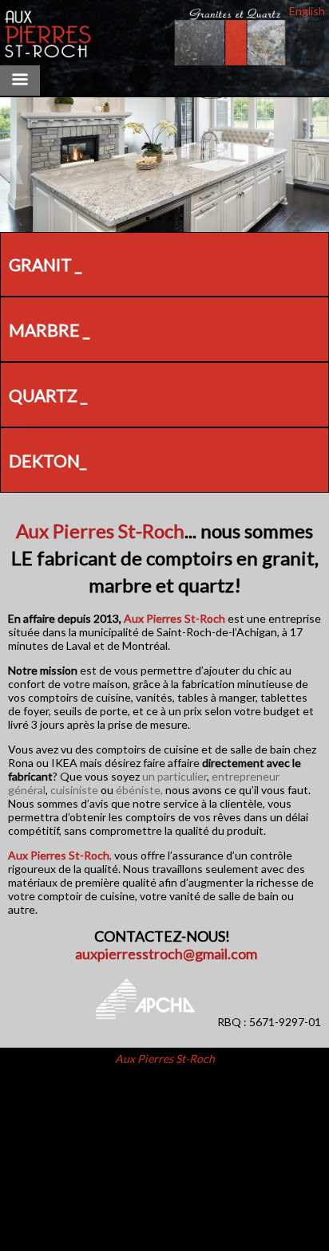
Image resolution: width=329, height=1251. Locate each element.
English (307, 11)
